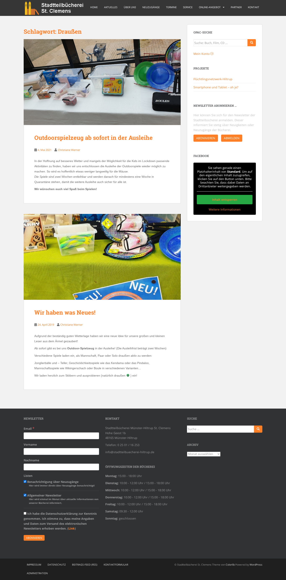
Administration (37, 573)
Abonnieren (205, 138)
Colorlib (230, 564)
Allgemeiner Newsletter (62, 498)
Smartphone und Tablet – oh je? (215, 87)
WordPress (256, 564)
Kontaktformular (116, 564)
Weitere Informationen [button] (225, 209)
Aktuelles (110, 7)
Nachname (31, 460)
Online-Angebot (210, 7)
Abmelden (232, 138)
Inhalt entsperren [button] (224, 200)
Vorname (30, 444)
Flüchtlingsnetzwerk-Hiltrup (212, 79)
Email (29, 428)
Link (71, 528)
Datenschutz (57, 564)
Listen (28, 476)
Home (94, 7)
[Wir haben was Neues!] (102, 257)
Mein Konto (201, 54)
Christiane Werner (69, 150)
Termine (171, 7)
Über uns (130, 7)
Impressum (34, 564)
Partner (236, 7)
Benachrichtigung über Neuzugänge (60, 483)
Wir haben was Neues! (64, 312)
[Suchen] (258, 429)
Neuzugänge (151, 7)
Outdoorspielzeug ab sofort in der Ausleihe (93, 137)
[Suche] (251, 42)
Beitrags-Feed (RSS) (84, 564)
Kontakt (253, 7)
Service (188, 7)
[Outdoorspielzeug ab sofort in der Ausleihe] (102, 82)
